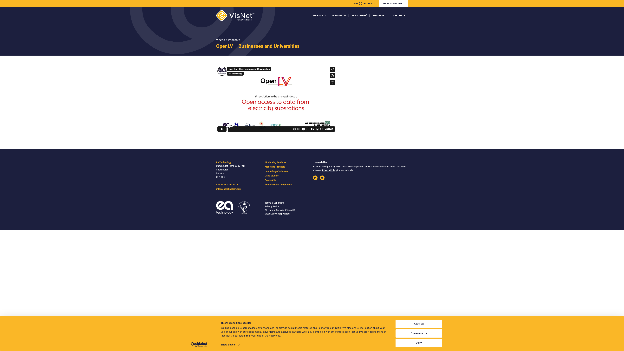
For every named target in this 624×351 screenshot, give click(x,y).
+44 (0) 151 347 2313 (364, 3)
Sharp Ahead (283, 213)
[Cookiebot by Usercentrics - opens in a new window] (199, 344)
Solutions (337, 15)
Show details (228, 344)
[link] (315, 178)
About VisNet (359, 15)
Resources (378, 15)
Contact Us (399, 15)
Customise (417, 333)
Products (318, 15)
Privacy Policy (329, 170)
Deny (419, 342)
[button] (393, 3)
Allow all (419, 324)
